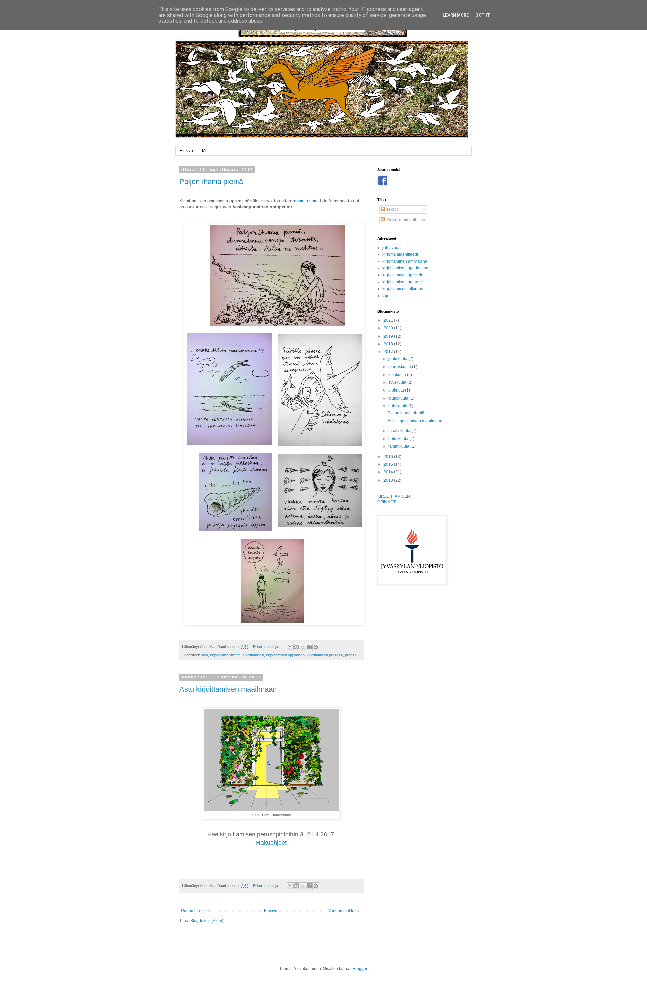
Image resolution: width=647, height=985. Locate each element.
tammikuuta (399, 446)
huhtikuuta (398, 406)
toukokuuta (398, 398)
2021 (388, 320)
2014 (388, 472)
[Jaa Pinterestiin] (315, 647)
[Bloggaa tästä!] (296, 647)
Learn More (456, 15)
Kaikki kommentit (401, 220)
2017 (388, 351)
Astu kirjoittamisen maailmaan (228, 689)
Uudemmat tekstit (197, 910)
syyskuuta (397, 382)
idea (204, 655)
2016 (388, 456)
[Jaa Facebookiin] (309, 647)
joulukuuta (398, 358)
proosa (351, 655)
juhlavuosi (391, 247)
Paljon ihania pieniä (211, 181)
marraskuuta (400, 366)
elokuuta (396, 390)
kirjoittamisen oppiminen (285, 655)
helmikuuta (398, 438)
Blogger (360, 968)
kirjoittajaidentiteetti (225, 655)
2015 (388, 464)
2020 (388, 328)
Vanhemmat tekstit (345, 910)
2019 (388, 336)
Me (205, 150)
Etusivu (186, 150)
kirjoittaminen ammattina (404, 261)
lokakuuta (397, 374)
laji (385, 295)
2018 (388, 344)
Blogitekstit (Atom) (206, 920)
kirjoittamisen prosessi (325, 655)
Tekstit (391, 209)
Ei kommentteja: (266, 647)
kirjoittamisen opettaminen (406, 268)
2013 (388, 480)
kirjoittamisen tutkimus (402, 288)
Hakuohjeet (271, 842)
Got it (482, 15)
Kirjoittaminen (253, 655)
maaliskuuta (399, 430)
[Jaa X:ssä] (303, 647)
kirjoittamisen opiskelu (402, 274)
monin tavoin (304, 200)
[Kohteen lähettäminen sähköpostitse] (290, 647)
